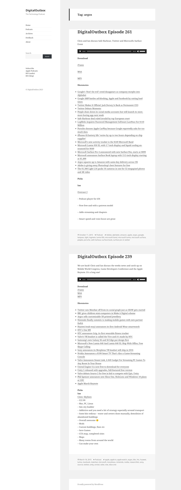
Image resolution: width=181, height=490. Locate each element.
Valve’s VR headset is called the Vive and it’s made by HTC (105, 336)
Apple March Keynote (88, 383)
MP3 (80, 78)
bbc (134, 459)
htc (138, 459)
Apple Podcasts (32, 71)
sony (141, 462)
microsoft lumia (124, 237)
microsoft (102, 462)
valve (102, 464)
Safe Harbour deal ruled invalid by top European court (104, 118)
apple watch (122, 459)
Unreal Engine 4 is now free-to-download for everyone (103, 366)
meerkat (94, 462)
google (141, 235)
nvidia (126, 462)
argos (135, 235)
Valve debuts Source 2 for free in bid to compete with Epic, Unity (108, 373)
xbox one (112, 464)
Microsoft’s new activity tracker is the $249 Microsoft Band (105, 142)
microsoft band (111, 237)
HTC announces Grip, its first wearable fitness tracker (103, 333)
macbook (86, 462)
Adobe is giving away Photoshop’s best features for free (104, 165)
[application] (112, 51)
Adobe (109, 235)
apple (129, 235)
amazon (123, 235)
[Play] (80, 51)
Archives (29, 33)
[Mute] (138, 51)
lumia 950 (100, 237)
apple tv (113, 459)
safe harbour (96, 240)
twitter (127, 240)
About (28, 42)
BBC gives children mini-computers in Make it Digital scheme (106, 313)
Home (28, 25)
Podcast (99, 235)
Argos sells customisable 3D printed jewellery (99, 316)
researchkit (134, 462)
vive (106, 464)
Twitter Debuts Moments (89, 108)
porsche (87, 240)
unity (92, 464)
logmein (92, 237)
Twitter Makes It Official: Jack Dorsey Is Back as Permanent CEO (108, 105)
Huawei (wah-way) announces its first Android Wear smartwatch (109, 326)
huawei (143, 459)
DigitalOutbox (35, 10)
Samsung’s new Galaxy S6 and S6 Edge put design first (103, 340)
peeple (80, 240)
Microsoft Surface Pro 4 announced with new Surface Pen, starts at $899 (112, 152)
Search (28, 53)
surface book (107, 240)
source (80, 464)
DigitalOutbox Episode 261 (105, 31)
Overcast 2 (83, 192)
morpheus (111, 462)
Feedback (29, 38)
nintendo (119, 462)
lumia (80, 462)
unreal (97, 464)
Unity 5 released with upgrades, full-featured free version (105, 370)
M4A (80, 71)
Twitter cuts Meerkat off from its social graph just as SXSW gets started (111, 310)
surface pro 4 (118, 240)
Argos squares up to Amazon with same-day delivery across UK (108, 162)
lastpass (81, 237)
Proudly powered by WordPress (90, 484)
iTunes (81, 65)
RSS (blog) (30, 76)
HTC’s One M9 (84, 330)
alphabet (115, 235)
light (86, 237)
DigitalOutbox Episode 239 (105, 256)
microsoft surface (139, 237)
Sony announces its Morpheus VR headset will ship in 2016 (105, 350)
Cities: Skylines (85, 397)
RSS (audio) (30, 73)
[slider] (143, 51)
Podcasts (29, 29)
